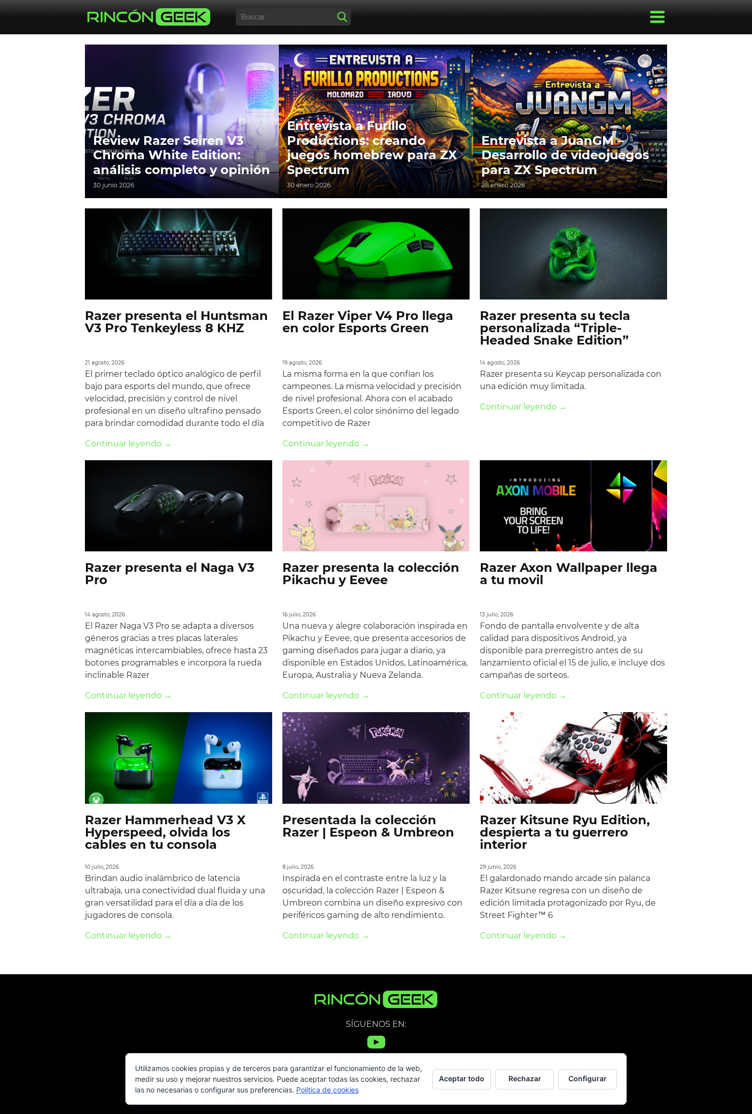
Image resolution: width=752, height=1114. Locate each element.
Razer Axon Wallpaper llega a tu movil (568, 573)
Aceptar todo (461, 1078)
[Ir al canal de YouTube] (376, 1048)
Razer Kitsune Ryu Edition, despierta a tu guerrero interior (565, 832)
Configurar (587, 1078)
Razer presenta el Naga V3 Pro (169, 573)
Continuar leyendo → (128, 443)
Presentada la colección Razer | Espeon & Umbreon (368, 826)
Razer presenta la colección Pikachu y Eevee (370, 573)
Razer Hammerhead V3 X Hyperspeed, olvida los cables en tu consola (165, 832)
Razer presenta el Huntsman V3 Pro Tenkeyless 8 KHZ (176, 321)
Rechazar (524, 1078)
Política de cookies (327, 1089)
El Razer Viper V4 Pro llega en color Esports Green (367, 321)
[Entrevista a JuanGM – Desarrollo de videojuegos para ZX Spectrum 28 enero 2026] (570, 120)
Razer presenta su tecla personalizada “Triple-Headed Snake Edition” (555, 328)
